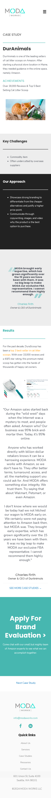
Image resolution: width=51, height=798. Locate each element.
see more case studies (25, 588)
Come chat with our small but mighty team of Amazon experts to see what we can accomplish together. (25, 648)
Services (25, 749)
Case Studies (25, 756)
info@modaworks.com (25, 718)
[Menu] (44, 11)
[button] (20, 726)
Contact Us (25, 768)
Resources (25, 762)
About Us (25, 743)
